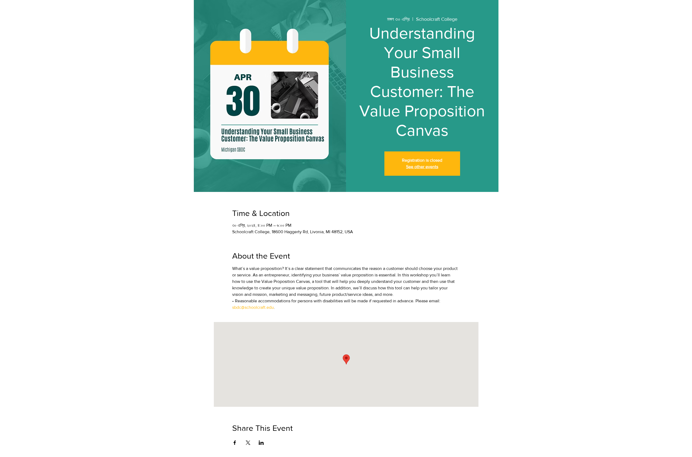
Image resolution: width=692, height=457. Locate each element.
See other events (422, 166)
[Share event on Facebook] (234, 443)
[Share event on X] (248, 443)
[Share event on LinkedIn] (261, 443)
